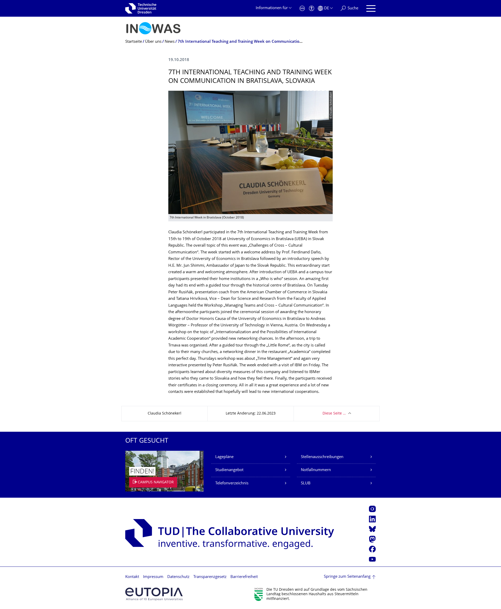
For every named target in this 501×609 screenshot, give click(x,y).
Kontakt (132, 577)
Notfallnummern (316, 470)
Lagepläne (224, 457)
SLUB (306, 483)
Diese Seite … (334, 413)
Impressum (153, 577)
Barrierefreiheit (244, 577)
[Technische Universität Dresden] (140, 8)
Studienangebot (229, 470)
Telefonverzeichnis (231, 483)
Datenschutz (178, 577)
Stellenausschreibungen (322, 457)
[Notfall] (302, 8)
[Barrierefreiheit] (311, 8)
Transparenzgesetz (209, 577)
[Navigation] (371, 8)
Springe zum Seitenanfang (347, 577)
